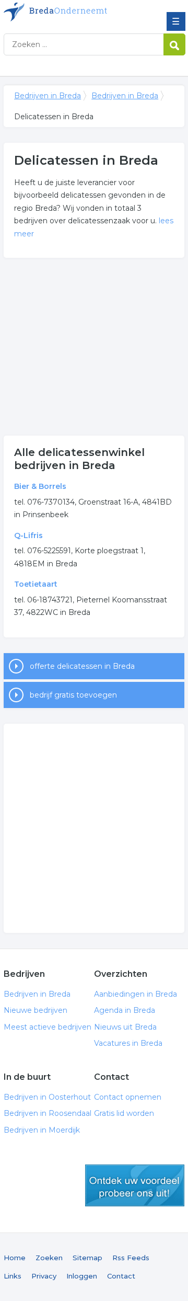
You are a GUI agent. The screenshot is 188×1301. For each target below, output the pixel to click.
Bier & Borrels (40, 486)
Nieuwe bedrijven (35, 1010)
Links (12, 1276)
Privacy (43, 1276)
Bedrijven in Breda (79, 12)
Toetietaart (35, 584)
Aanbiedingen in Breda (135, 994)
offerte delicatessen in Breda (82, 666)
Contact (121, 1276)
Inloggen (81, 1276)
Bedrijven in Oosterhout (47, 1097)
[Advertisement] (94, 346)
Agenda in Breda (124, 1010)
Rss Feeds (130, 1257)
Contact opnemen (127, 1097)
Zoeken (49, 1257)
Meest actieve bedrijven (47, 1027)
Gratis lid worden (124, 1113)
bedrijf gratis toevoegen (73, 695)
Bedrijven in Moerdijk (42, 1130)
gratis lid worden (134, 1185)
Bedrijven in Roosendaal (47, 1113)
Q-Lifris (28, 535)
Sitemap (87, 1257)
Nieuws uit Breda (125, 1027)
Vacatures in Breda (128, 1043)
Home (15, 1257)
